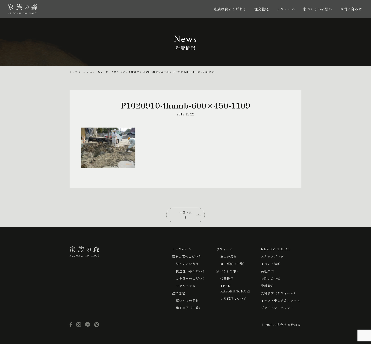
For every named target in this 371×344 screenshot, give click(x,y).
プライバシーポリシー (277, 307)
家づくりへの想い (317, 8)
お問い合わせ (351, 8)
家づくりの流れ (187, 300)
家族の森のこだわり (230, 8)
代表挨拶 (226, 278)
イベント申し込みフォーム (280, 300)
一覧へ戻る (185, 214)
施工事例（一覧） (189, 307)
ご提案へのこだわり (190, 278)
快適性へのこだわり (190, 271)
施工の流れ (228, 256)
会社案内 (267, 271)
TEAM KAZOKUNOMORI (235, 288)
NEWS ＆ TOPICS (276, 249)
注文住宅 (261, 8)
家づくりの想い (227, 271)
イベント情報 (271, 263)
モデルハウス (186, 285)
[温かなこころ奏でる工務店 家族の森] (22, 9)
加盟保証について (233, 298)
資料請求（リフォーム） (279, 293)
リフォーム (286, 8)
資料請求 (267, 285)
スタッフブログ (272, 256)
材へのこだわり (187, 263)
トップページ (182, 249)
